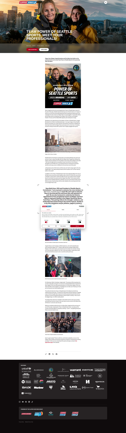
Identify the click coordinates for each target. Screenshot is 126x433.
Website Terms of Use (29, 421)
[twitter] (53, 354)
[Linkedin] (29, 402)
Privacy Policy (21, 421)
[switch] (57, 222)
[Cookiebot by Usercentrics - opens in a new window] (79, 206)
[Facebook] (26, 402)
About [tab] (78, 209)
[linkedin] (49, 354)
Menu (105, 2)
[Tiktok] (32, 402)
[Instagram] (19, 402)
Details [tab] (63, 209)
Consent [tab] (48, 209)
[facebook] (56, 354)
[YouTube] (23, 402)
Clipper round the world (28, 2)
